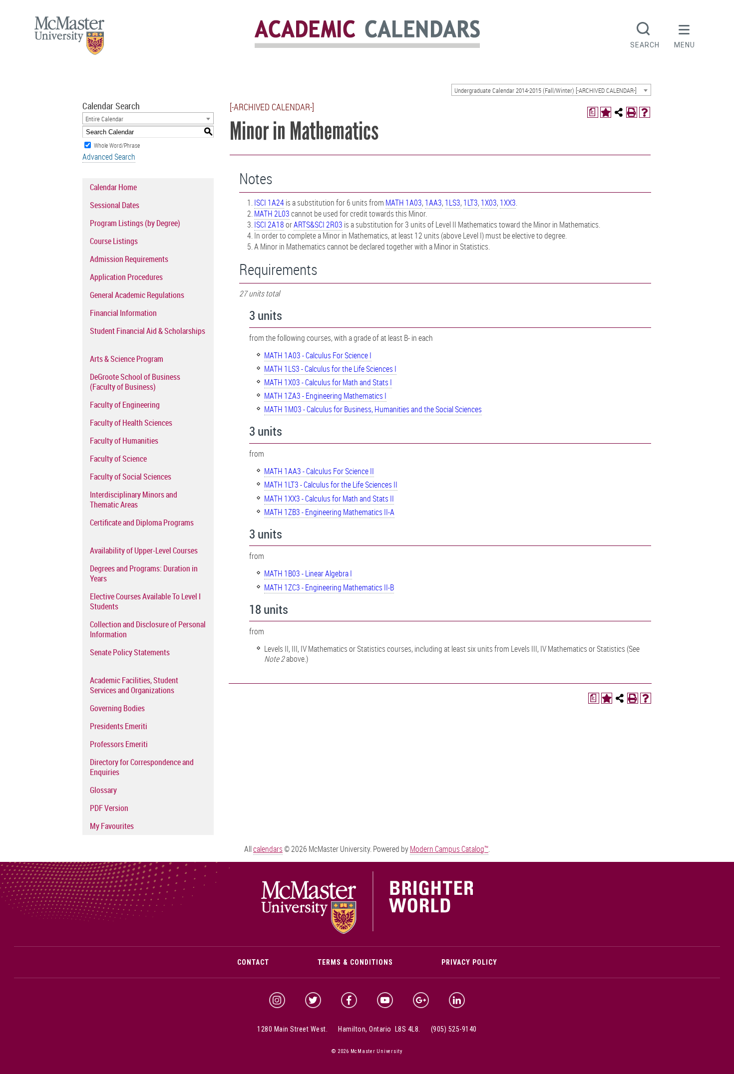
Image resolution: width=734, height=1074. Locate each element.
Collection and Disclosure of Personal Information (148, 629)
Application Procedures (126, 276)
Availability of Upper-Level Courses (144, 550)
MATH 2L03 (272, 213)
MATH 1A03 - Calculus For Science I (317, 355)
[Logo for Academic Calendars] (367, 46)
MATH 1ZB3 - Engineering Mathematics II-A (329, 512)
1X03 (489, 202)
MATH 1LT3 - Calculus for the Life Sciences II (330, 484)
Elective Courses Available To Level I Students (145, 601)
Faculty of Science (118, 458)
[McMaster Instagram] (277, 1000)
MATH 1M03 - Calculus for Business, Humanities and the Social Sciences (373, 409)
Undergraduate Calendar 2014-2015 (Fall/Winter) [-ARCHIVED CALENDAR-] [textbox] (545, 90)
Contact (253, 962)
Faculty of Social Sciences (130, 476)
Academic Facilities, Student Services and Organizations (134, 685)
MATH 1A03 (403, 202)
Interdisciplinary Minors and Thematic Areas (133, 499)
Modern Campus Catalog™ (449, 848)
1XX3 (508, 202)
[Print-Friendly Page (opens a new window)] (631, 112)
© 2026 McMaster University (367, 1051)
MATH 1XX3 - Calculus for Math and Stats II (329, 498)
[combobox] (551, 90)
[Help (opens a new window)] (644, 112)
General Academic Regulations (137, 294)
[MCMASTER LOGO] (69, 38)
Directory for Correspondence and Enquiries (142, 767)
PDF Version (109, 808)
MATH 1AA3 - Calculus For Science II (319, 471)
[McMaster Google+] (421, 1000)
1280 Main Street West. (292, 1029)
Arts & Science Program (126, 358)
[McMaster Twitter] (313, 1000)
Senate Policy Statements (130, 652)
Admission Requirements (129, 259)
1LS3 (452, 202)
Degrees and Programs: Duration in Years (144, 573)
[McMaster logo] (367, 931)
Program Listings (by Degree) (135, 223)
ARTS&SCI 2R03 (318, 224)
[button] (685, 34)
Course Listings (114, 241)
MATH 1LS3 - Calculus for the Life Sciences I (330, 368)
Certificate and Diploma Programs (142, 522)
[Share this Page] (618, 112)
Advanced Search (108, 156)
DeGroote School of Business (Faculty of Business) (135, 381)
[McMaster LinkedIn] (457, 1000)
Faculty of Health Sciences (131, 422)
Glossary (103, 790)
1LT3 (470, 202)
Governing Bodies (117, 708)
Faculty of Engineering (125, 404)
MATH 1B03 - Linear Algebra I (308, 573)
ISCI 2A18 (269, 224)
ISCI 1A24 (269, 202)
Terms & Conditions (355, 962)
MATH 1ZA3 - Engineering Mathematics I (325, 395)
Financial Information (123, 312)
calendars (268, 848)
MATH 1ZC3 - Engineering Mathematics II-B (329, 587)
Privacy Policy (469, 962)
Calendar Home (113, 187)
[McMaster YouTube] (385, 1000)
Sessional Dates (114, 205)
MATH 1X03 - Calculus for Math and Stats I (328, 382)
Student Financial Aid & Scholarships (147, 330)
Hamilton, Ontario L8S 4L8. (379, 1029)
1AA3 (433, 202)
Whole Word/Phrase (117, 145)
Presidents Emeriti (118, 726)
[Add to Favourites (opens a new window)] (605, 112)
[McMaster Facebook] (349, 1000)
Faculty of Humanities (124, 440)
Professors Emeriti (119, 744)
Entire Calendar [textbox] (104, 118)
